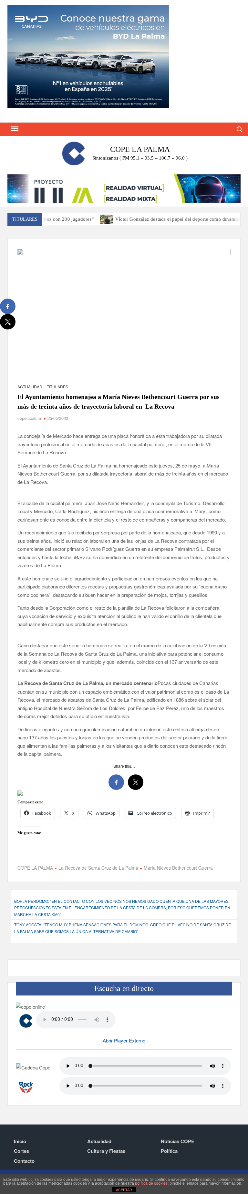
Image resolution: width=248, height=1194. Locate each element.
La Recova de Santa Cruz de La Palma (98, 868)
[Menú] (13, 129)
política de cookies (151, 1183)
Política (169, 1150)
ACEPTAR (124, 1190)
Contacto (24, 1160)
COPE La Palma (140, 149)
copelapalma (29, 418)
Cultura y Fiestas (106, 1150)
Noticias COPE (177, 1141)
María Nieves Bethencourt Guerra (178, 868)
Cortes (21, 1150)
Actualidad (29, 386)
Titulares (57, 386)
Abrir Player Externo (124, 1040)
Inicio (20, 1141)
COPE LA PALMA (35, 868)
